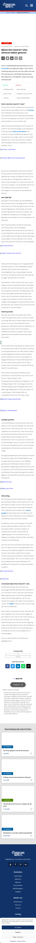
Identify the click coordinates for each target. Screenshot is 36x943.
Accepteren (18, 927)
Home (7, 12)
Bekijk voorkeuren (18, 937)
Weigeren (18, 932)
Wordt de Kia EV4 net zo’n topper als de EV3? (17, 805)
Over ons (18, 905)
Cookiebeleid (13, 941)
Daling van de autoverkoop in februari (17, 777)
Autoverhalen (18, 885)
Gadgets (18, 892)
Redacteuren (18, 902)
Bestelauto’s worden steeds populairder (17, 833)
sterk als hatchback (19, 131)
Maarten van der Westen (22, 46)
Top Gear (31, 110)
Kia (18, 654)
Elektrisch (18, 879)
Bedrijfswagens (18, 888)
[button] (26, 5)
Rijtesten (13, 12)
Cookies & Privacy (21, 941)
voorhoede (5, 68)
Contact (18, 908)
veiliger (11, 604)
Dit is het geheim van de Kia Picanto (16, 751)
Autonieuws (18, 876)
